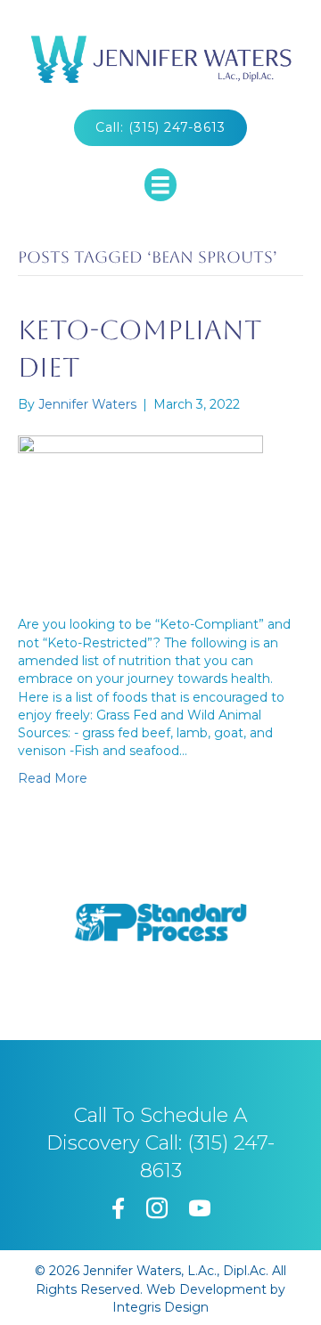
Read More (52, 778)
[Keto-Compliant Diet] (140, 513)
